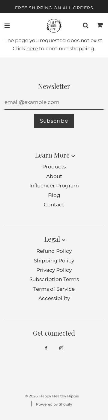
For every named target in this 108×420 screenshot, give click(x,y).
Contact (54, 205)
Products (54, 167)
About (54, 176)
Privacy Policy (54, 270)
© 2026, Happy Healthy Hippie (52, 396)
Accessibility (54, 298)
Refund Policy (54, 251)
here (32, 48)
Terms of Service (54, 289)
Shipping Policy (54, 261)
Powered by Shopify (54, 404)
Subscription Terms (54, 279)
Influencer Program (54, 186)
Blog (54, 195)
